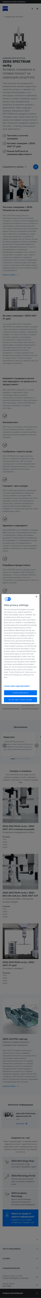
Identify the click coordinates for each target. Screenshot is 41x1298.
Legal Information (22, 686)
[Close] (36, 596)
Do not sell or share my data (20, 700)
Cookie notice (9, 686)
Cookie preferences (20, 693)
